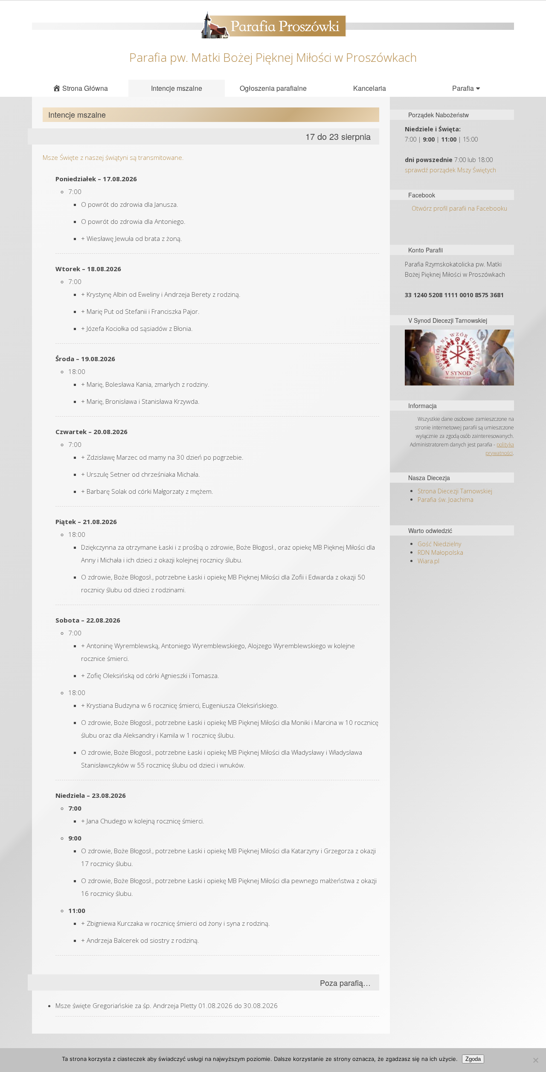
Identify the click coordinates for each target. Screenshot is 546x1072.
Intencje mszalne (176, 88)
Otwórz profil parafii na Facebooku (459, 208)
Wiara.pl (428, 561)
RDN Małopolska (440, 552)
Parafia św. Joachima (445, 499)
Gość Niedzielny (439, 544)
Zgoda (473, 1059)
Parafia (463, 88)
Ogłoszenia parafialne (273, 88)
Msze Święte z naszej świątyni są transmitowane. (113, 157)
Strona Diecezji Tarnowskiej (455, 491)
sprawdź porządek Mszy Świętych (450, 170)
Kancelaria (369, 88)
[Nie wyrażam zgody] (535, 1060)
